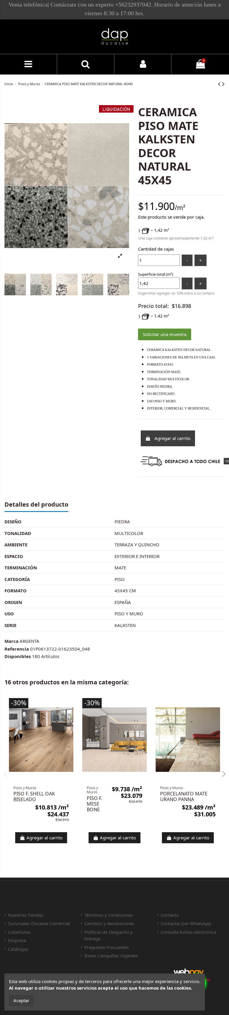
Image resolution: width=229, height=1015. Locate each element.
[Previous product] (220, 83)
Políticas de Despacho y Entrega (108, 935)
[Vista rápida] (68, 707)
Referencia (16, 649)
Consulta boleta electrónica (188, 932)
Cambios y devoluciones (109, 923)
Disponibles (17, 656)
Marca (11, 641)
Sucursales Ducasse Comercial (39, 923)
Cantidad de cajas (156, 249)
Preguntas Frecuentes (106, 947)
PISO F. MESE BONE (94, 804)
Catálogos (18, 949)
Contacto (170, 915)
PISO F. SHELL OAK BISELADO (34, 796)
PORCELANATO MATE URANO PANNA (184, 796)
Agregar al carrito (172, 438)
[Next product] (223, 83)
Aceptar (21, 1000)
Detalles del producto (36, 504)
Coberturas (19, 932)
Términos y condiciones (108, 915)
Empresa (17, 940)
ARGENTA (29, 641)
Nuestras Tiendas (25, 915)
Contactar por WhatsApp (186, 923)
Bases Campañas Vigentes (111, 956)
